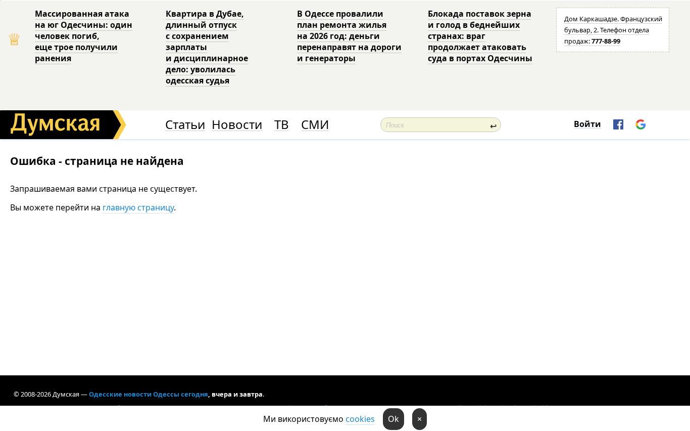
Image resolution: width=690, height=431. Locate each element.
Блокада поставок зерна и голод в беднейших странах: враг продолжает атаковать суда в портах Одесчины (480, 36)
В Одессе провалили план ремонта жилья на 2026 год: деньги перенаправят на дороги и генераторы (349, 36)
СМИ (315, 124)
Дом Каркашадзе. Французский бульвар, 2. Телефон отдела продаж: (613, 30)
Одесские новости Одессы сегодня (148, 394)
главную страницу (138, 207)
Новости (237, 124)
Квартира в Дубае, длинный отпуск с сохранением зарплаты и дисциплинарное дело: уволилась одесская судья (207, 47)
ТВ (281, 124)
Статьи (185, 124)
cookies (360, 418)
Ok (393, 418)
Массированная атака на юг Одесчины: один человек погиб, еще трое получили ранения (83, 36)
